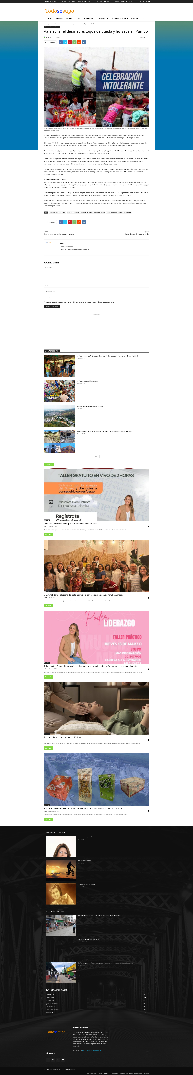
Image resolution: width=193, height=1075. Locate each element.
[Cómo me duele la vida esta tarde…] (61, 948)
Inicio (45, 24)
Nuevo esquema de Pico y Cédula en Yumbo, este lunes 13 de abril (99, 915)
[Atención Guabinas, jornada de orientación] (59, 416)
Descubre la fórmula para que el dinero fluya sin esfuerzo (70, 524)
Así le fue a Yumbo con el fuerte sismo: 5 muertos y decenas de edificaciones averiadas (104, 431)
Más (96, 456)
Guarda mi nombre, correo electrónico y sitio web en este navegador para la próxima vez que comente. (80, 302)
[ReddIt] (79, 42)
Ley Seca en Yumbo (99, 212)
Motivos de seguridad (85, 837)
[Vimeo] (146, 1)
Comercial (46, 520)
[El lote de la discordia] (61, 870)
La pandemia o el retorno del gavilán (137, 234)
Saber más (48, 534)
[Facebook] (138, 1)
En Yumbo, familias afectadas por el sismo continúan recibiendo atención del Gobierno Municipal (107, 356)
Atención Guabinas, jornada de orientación (90, 406)
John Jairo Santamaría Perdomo (83, 212)
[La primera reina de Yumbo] (61, 894)
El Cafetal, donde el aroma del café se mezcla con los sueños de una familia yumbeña (83, 595)
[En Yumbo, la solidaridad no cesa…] (59, 391)
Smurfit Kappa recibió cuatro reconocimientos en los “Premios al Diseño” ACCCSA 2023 (85, 808)
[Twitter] (143, 1)
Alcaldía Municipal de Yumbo (57, 212)
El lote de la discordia (84, 860)
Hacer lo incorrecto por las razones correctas (59, 234)
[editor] (45, 37)
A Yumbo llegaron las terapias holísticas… (63, 737)
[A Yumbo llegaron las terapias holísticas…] (96, 708)
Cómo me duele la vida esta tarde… (89, 939)
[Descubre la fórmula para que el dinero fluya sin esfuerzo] (96, 495)
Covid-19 (69, 212)
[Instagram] (141, 1)
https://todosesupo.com (66, 246)
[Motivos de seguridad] (61, 846)
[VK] (84, 42)
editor (50, 37)
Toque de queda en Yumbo (114, 212)
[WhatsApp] (74, 42)
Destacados (57, 26)
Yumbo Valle (127, 212)
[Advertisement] (113, 10)
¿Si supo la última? (53, 24)
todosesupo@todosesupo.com (92, 1050)
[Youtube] (149, 1)
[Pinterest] (70, 42)
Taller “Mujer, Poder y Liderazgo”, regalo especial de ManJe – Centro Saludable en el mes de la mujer (91, 666)
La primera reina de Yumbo (86, 884)
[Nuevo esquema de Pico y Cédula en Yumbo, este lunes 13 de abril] (61, 925)
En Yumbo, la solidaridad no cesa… (87, 381)
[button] (144, 18)
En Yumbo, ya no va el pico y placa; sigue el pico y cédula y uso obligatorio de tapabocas (105, 963)
